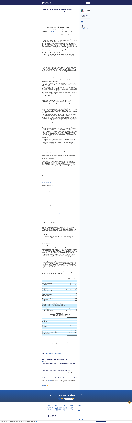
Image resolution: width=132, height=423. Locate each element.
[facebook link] (82, 419)
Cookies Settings (99, 421)
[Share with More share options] (52, 14)
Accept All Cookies (104, 421)
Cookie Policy (36, 421)
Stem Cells (51, 353)
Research (63, 353)
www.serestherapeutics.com (46, 182)
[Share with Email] (49, 14)
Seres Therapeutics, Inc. (58, 31)
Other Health (55, 353)
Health (47, 353)
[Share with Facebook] (48, 14)
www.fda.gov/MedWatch (60, 213)
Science (66, 353)
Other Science (59, 353)
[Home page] (46, 3)
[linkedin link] (79, 419)
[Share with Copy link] (51, 14)
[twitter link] (77, 419)
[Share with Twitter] (46, 14)
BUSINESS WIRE (51, 31)
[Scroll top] (129, 402)
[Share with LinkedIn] (45, 14)
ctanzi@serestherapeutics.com (46, 350)
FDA (49, 353)
